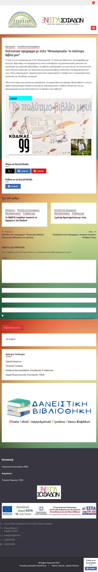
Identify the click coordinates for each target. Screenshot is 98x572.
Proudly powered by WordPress (33, 566)
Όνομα (5, 286)
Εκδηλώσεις (10, 210)
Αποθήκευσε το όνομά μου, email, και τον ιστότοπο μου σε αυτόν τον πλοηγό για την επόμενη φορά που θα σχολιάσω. (48, 320)
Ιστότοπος (6, 306)
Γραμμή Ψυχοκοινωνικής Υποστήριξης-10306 (25, 375)
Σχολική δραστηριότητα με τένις (70, 217)
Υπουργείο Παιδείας (14, 366)
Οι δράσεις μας (29, 213)
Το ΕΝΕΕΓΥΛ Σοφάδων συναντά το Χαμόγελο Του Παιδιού (21, 219)
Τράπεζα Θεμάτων (13, 361)
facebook (24, 171)
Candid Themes (72, 566)
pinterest (40, 171)
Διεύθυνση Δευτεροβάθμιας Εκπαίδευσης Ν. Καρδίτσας (29, 370)
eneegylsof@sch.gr (12, 535)
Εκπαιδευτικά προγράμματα (29, 46)
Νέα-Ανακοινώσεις (13, 213)
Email (5, 296)
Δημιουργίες (10, 46)
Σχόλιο (5, 258)
